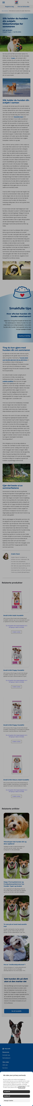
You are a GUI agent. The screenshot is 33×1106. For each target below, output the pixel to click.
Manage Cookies (8, 1100)
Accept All (7, 1091)
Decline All (7, 1096)
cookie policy (21, 1087)
